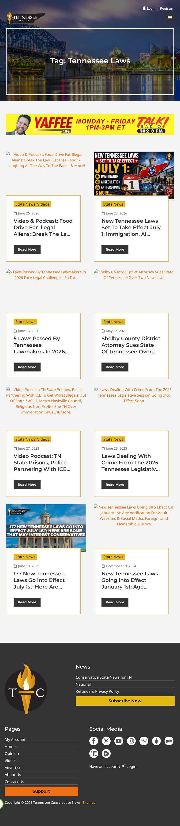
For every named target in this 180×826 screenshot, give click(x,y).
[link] (149, 8)
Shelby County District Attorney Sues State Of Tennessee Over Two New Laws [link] (130, 348)
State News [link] (25, 204)
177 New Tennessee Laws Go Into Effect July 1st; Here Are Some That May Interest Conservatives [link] (43, 586)
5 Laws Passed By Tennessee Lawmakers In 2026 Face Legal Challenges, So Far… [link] (40, 351)
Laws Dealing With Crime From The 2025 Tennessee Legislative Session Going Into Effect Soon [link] (130, 469)
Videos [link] (43, 204)
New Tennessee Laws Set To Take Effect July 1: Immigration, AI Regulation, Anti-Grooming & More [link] (131, 234)
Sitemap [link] (88, 802)
